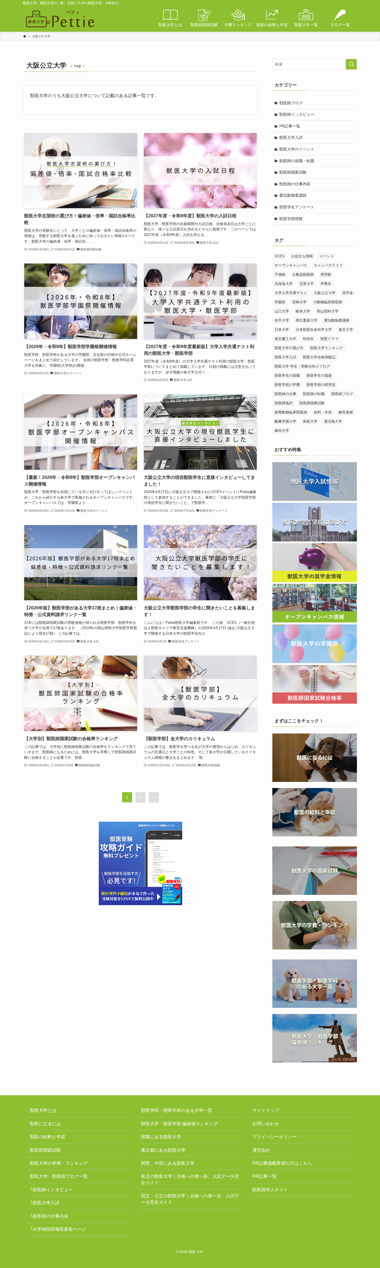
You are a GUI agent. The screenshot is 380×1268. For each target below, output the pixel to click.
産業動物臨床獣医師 (291, 412)
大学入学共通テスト (291, 293)
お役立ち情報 (302, 256)
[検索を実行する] (351, 64)
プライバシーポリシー (274, 1136)
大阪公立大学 (324, 293)
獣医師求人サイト (270, 1189)
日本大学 (282, 330)
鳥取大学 (310, 421)
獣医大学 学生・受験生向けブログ (302, 366)
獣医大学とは (43, 1110)
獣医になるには (45, 1123)
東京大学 (346, 330)
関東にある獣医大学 (161, 1136)
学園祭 (280, 302)
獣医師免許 (284, 403)
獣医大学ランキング (326, 348)
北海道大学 (284, 284)
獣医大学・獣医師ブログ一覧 (59, 1176)
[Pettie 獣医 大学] (60, 19)
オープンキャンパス (291, 265)
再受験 (325, 274)
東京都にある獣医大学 (163, 1150)
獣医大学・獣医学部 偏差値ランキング (179, 1123)
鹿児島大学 (333, 421)
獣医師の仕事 (285, 394)
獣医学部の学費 (287, 385)
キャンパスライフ (328, 265)
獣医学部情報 (291, 218)
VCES (280, 256)
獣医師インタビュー (296, 114)
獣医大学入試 (291, 137)
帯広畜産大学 (306, 320)
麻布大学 (282, 431)
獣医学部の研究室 (321, 385)
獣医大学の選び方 (289, 348)
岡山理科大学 (328, 311)
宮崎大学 (299, 302)
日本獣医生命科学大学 (314, 330)
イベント (327, 256)
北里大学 (306, 284)
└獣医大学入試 (45, 1202)
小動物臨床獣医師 (327, 302)
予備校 (280, 274)
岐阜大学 (303, 311)
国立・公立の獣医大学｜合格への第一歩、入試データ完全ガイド (190, 1198)
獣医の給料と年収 (47, 1136)
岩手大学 (282, 320)
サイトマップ (265, 1110)
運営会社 (261, 1150)
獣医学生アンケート (296, 207)
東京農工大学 (285, 339)
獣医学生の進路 (319, 375)
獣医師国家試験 (293, 172)
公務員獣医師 (303, 274)
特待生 (308, 339)
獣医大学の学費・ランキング (59, 1163)
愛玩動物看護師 (293, 195)
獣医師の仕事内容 (294, 184)
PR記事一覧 (289, 126)
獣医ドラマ (329, 339)
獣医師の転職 (314, 394)
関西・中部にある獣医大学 (167, 1163)
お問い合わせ (265, 1123)
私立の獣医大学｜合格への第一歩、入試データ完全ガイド (190, 1179)
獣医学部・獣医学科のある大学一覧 (176, 1110)
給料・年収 (323, 412)
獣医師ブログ (291, 103)
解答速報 (346, 412)
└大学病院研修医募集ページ (58, 1229)
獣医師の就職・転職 (296, 161)
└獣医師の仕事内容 (49, 1216)
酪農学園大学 (285, 421)
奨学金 (347, 293)
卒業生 (325, 284)
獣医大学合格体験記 (319, 357)
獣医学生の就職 (287, 375)
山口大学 (282, 311)
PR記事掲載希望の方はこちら (282, 1163)
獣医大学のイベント (296, 149)
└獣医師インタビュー (51, 1189)
